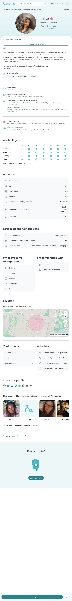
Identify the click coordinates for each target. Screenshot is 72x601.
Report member (10, 436)
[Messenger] (15, 385)
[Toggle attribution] (67, 335)
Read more (7, 68)
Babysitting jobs (30, 425)
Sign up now (36, 478)
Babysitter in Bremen (48, 22)
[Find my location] (66, 322)
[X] (8, 385)
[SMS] (23, 385)
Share (66, 10)
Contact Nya (32, 597)
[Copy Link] (30, 385)
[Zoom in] (66, 313)
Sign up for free (22, 436)
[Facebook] (4, 385)
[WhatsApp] (19, 385)
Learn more (20, 105)
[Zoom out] (66, 316)
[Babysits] (9, 3)
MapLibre (52, 334)
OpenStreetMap (61, 334)
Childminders (18, 425)
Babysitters (7, 425)
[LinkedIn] (12, 385)
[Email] (27, 385)
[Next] (68, 411)
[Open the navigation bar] (67, 3)
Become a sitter (57, 3)
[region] (36, 323)
